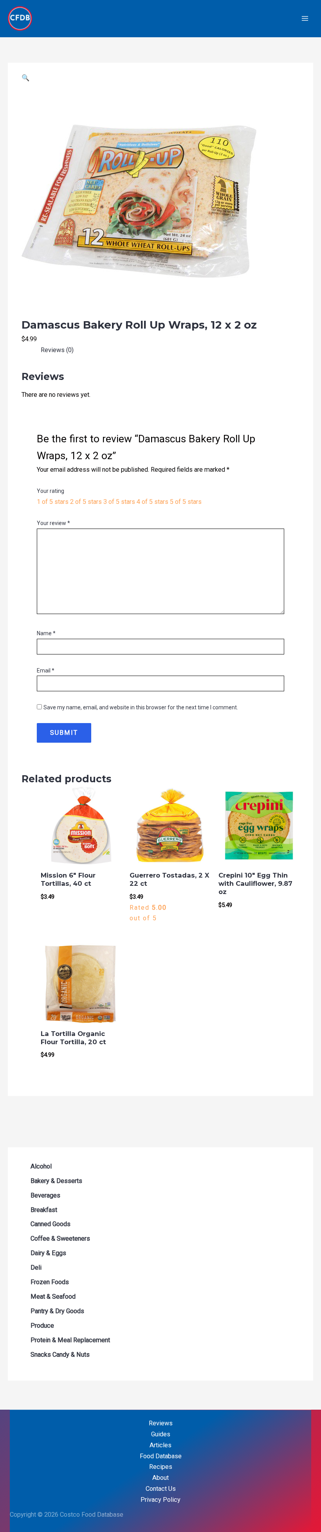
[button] (25, 78)
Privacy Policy (160, 1499)
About (160, 1477)
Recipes (160, 1466)
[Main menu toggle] (304, 18)
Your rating (50, 491)
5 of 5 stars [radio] (186, 501)
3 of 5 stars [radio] (119, 501)
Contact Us (161, 1488)
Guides (160, 1434)
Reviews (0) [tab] (57, 350)
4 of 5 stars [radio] (152, 501)
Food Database (161, 1456)
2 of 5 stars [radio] (86, 501)
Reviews (161, 1423)
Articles (160, 1445)
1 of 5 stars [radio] (53, 501)
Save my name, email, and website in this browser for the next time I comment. (140, 707)
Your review (53, 523)
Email (45, 670)
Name (46, 633)
